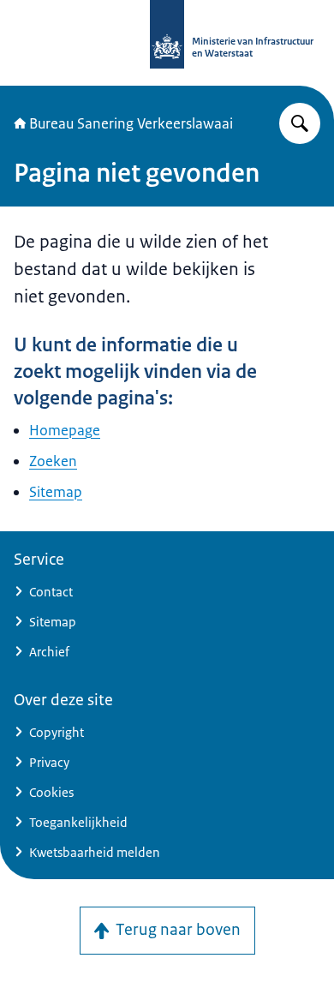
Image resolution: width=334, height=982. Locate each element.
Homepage (64, 430)
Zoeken (53, 461)
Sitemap (55, 491)
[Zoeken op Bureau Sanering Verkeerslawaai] (299, 123)
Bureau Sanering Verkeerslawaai (131, 123)
